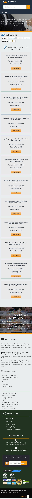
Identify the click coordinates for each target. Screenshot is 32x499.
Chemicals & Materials (8, 409)
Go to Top (23, 496)
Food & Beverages (7, 406)
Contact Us (9, 418)
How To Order (11, 424)
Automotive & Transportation (10, 404)
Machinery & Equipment (8, 375)
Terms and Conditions (13, 430)
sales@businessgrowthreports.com (16, 450)
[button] (6, 11)
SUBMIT (23, 463)
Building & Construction (8, 393)
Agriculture (4, 400)
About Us (9, 421)
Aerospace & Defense (8, 395)
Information (12, 414)
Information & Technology (9, 402)
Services (4, 382)
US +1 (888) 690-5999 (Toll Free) (16, 443)
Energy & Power (6, 398)
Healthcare (4, 379)
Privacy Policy (10, 427)
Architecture (5, 384)
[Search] (2, 12)
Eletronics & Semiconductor (10, 377)
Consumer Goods (6, 386)
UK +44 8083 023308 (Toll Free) (16, 445)
